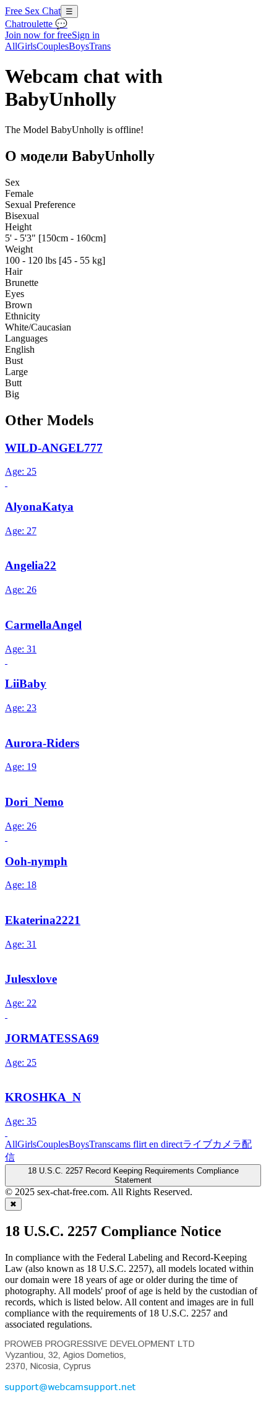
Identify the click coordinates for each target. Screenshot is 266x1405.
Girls (26, 46)
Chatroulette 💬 (36, 24)
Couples (52, 46)
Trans (100, 46)
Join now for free (38, 35)
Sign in (86, 35)
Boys (79, 46)
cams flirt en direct (146, 1144)
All (11, 46)
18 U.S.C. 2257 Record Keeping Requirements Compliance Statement (133, 1175)
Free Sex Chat (33, 11)
